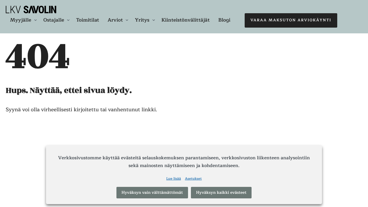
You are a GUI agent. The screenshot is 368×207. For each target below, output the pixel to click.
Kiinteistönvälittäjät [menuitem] (186, 20)
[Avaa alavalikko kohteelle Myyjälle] (35, 20)
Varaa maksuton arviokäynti (290, 20)
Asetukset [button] (193, 179)
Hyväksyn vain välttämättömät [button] (152, 192)
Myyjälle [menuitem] (20, 20)
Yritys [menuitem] (142, 20)
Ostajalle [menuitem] (53, 20)
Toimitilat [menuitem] (87, 20)
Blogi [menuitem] (224, 20)
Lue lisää (173, 179)
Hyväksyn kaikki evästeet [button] (221, 192)
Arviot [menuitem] (115, 20)
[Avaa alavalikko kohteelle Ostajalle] (68, 20)
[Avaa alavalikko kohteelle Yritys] (153, 20)
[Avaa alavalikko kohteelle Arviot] (127, 20)
